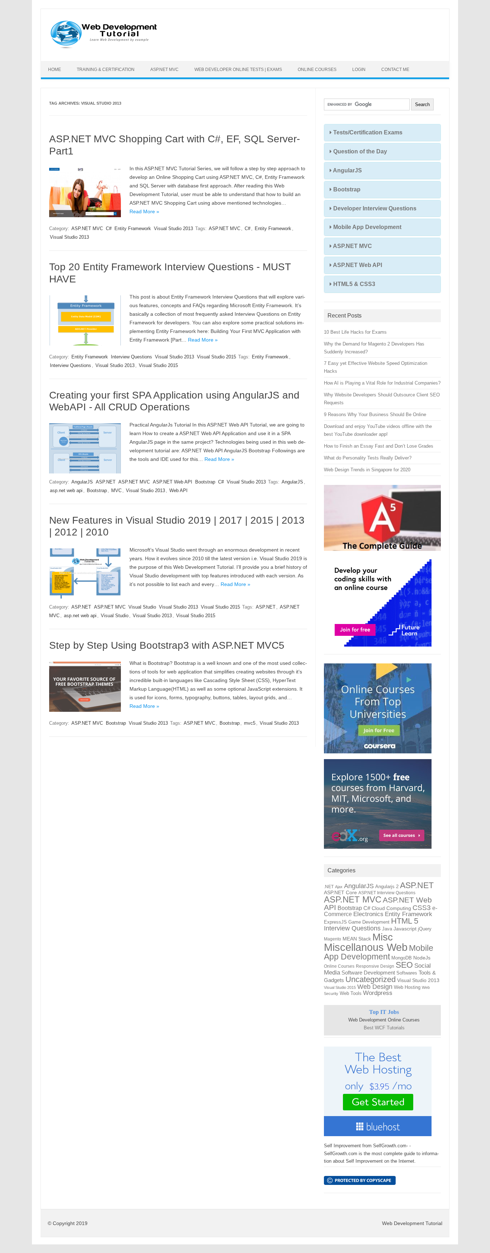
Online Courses (317, 69)
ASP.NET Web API (172, 482)
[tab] (382, 132)
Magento (332, 939)
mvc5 (249, 723)
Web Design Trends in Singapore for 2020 (367, 469)
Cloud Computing (391, 908)
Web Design (374, 986)
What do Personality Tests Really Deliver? (367, 458)
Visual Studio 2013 (173, 228)
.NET (329, 886)
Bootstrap (205, 482)
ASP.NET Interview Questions (386, 892)
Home (54, 69)
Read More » (144, 211)
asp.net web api (66, 490)
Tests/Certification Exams (367, 132)
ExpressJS (335, 922)
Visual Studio (142, 607)
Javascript (405, 929)
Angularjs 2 (387, 886)
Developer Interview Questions (374, 208)
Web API (178, 490)
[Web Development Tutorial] (103, 49)
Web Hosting (407, 987)
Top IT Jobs (384, 1012)
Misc (382, 937)
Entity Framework (132, 228)
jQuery (425, 929)
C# (109, 228)
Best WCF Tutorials (384, 1027)
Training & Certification (106, 69)
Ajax (339, 887)
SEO (404, 964)
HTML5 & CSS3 (353, 284)
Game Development (369, 922)
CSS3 (422, 907)
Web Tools (351, 993)
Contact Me (395, 69)
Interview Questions (131, 356)
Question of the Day (359, 151)
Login (359, 69)
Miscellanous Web (365, 947)
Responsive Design (375, 966)
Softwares (406, 973)
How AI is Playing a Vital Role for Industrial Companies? (382, 383)
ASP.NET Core (340, 892)
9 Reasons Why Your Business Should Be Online (375, 414)
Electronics (368, 914)
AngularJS (82, 482)
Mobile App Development (366, 227)
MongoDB (401, 958)
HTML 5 (404, 920)
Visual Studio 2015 (216, 356)
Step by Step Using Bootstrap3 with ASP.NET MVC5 (166, 645)
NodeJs (421, 958)
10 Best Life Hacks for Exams (355, 332)
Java (387, 929)
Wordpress (377, 993)
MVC (116, 490)
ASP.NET (106, 482)
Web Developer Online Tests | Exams (238, 69)
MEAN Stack (357, 939)
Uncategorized (370, 979)
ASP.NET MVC (164, 69)
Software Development (368, 973)
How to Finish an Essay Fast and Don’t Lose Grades (378, 446)
